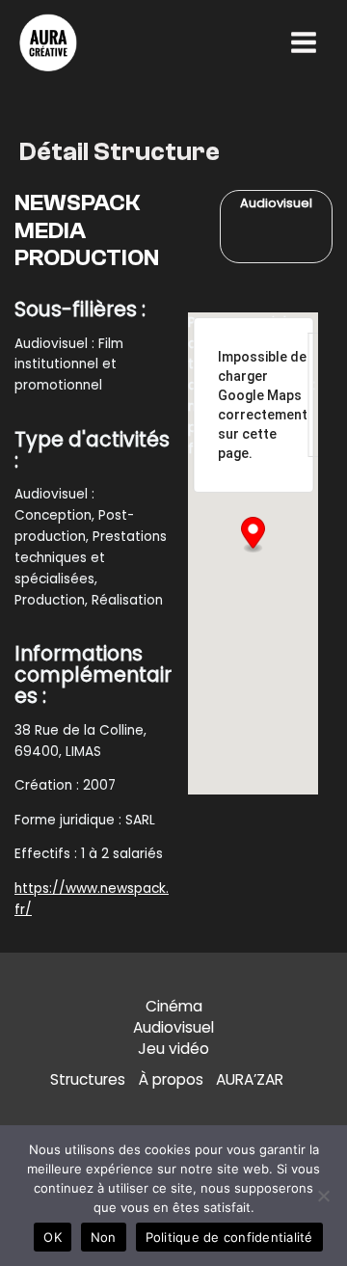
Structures (87, 1079)
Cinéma (174, 1006)
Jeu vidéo (173, 1048)
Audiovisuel (173, 1027)
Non (104, 1237)
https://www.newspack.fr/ (91, 899)
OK (52, 1237)
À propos (171, 1079)
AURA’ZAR (249, 1079)
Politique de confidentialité (229, 1237)
